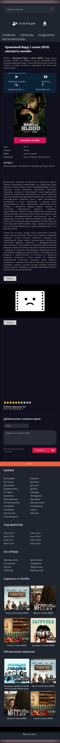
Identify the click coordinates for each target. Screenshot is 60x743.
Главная (8, 35)
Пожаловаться (43, 89)
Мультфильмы (13, 39)
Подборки (46, 35)
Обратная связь (29, 734)
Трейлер (45, 81)
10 (30, 402)
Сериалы (27, 35)
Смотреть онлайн (17, 81)
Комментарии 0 (16, 89)
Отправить (40, 450)
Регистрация (27, 23)
